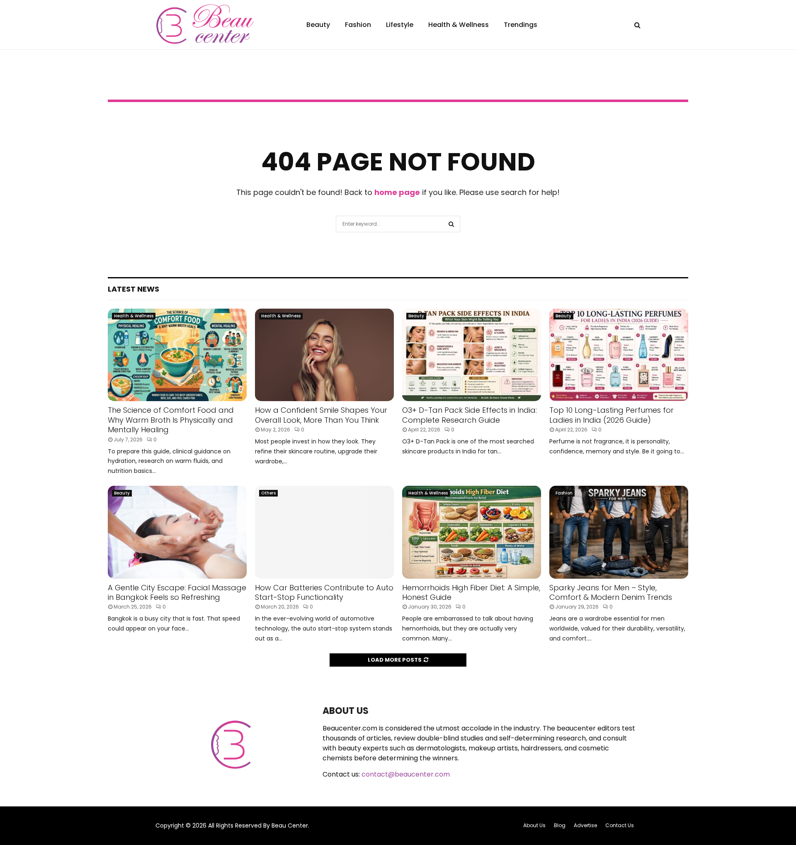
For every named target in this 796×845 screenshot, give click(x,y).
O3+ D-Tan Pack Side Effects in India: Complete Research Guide (469, 415)
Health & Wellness (458, 24)
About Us (534, 825)
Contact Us (619, 825)
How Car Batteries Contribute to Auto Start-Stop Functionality (324, 592)
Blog (559, 825)
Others (268, 493)
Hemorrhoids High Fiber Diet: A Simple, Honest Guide (471, 592)
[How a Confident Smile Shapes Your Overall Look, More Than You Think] (324, 355)
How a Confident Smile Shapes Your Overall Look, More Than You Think (321, 415)
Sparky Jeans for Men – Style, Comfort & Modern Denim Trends (610, 592)
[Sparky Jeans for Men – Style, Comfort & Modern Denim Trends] (618, 532)
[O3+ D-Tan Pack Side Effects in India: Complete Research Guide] (471, 355)
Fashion (358, 24)
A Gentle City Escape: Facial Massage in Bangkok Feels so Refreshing (177, 592)
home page (397, 192)
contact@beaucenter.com (406, 774)
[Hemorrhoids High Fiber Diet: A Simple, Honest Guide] (471, 532)
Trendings (520, 24)
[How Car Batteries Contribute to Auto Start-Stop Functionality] (324, 532)
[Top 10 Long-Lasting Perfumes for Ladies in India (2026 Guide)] (618, 355)
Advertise (585, 825)
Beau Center (290, 825)
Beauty (318, 24)
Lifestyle (399, 24)
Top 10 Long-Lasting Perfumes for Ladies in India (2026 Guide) (611, 415)
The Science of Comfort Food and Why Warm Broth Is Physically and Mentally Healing (171, 420)
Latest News (133, 289)
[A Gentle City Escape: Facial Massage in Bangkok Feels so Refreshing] (177, 532)
